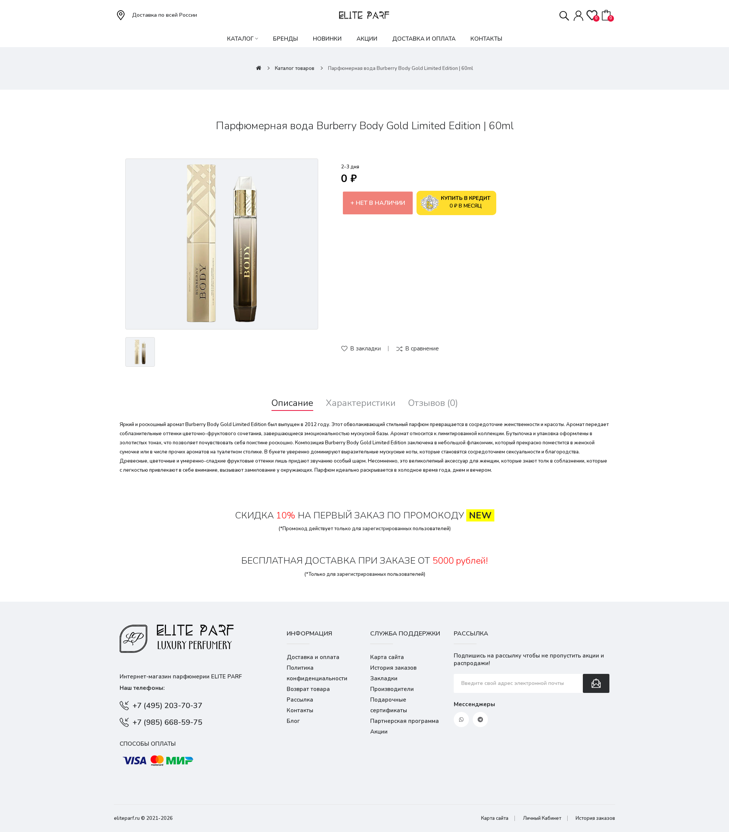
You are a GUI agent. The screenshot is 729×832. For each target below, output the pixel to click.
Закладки (384, 678)
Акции (379, 731)
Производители (392, 689)
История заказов (393, 668)
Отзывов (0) (433, 403)
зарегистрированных (387, 528)
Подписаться (596, 683)
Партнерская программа (404, 721)
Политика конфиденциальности (317, 673)
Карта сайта (387, 657)
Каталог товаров (294, 68)
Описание (292, 403)
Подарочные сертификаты (388, 705)
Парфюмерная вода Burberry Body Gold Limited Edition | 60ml (400, 68)
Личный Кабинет (542, 818)
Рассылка (300, 700)
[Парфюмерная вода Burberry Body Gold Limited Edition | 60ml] (221, 244)
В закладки (365, 348)
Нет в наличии (380, 203)
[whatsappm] (461, 719)
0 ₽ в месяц (466, 202)
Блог (293, 721)
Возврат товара (308, 689)
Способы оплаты (148, 744)
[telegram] (480, 719)
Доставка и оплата (313, 657)
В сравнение (422, 348)
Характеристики (361, 403)
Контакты (300, 710)
